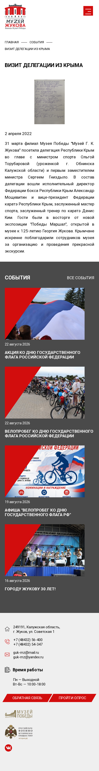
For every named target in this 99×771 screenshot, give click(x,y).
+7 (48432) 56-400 (28, 640)
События (37, 42)
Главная (12, 42)
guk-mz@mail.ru (26, 652)
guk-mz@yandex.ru (28, 657)
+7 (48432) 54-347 (28, 644)
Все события (80, 278)
